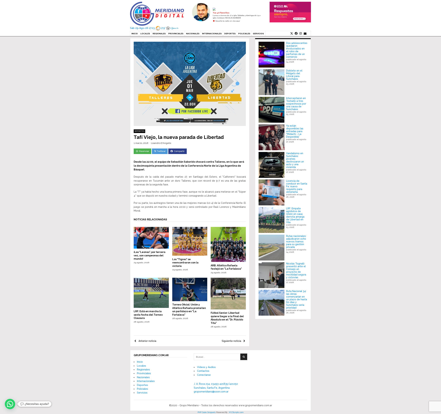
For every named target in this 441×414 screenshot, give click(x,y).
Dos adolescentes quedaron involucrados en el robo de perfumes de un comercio (296, 50)
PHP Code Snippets (207, 412)
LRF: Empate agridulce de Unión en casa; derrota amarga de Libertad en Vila (295, 215)
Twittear (161, 151)
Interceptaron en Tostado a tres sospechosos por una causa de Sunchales (296, 104)
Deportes (230, 33)
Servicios (258, 33)
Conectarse (204, 375)
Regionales (159, 33)
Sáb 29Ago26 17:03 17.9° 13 (154, 28)
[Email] (305, 33)
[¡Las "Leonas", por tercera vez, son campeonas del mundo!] (151, 247)
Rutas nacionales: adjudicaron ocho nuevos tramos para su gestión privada (296, 241)
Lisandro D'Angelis (161, 143)
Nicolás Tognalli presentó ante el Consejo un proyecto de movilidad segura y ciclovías (296, 270)
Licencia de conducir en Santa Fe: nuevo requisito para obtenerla (296, 186)
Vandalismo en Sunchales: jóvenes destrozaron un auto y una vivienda (295, 160)
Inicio (134, 33)
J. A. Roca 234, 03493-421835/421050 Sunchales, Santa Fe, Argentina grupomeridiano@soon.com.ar (216, 387)
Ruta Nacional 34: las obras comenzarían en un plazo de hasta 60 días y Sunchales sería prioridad (296, 299)
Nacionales (192, 33)
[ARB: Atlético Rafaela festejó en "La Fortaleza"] (228, 261)
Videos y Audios (206, 367)
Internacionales (212, 33)
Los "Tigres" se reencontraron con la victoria (185, 262)
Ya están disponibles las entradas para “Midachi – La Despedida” (294, 131)
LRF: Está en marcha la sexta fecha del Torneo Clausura (148, 314)
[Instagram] (300, 33)
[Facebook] (296, 33)
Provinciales (175, 33)
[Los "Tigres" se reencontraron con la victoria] (189, 254)
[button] (10, 404)
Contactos (203, 371)
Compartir (179, 151)
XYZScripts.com (236, 412)
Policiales (244, 33)
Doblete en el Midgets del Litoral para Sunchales (294, 74)
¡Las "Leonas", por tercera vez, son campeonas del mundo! (149, 255)
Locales (145, 33)
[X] (291, 33)
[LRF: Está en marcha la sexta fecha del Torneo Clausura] (151, 307)
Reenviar (144, 151)
